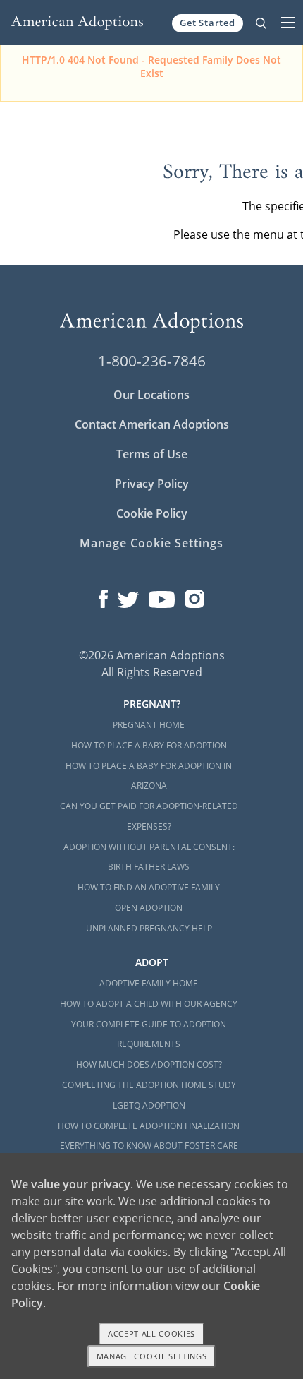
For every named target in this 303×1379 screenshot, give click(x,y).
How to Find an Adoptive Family (149, 887)
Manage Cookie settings (152, 1356)
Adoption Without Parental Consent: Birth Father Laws (149, 857)
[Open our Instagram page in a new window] (194, 596)
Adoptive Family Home (148, 983)
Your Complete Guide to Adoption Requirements (148, 1034)
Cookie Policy (151, 513)
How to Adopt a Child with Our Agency (148, 1004)
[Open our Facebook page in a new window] (103, 596)
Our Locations (151, 394)
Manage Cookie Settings (151, 543)
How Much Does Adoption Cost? (149, 1064)
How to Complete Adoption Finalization (149, 1126)
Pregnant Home (149, 725)
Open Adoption (149, 908)
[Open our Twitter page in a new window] (128, 596)
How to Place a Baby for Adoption (149, 745)
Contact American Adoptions (152, 424)
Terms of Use (151, 454)
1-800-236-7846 (152, 361)
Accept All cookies (151, 1333)
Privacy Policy (152, 483)
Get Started (207, 22)
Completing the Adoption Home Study (149, 1085)
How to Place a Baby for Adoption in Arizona (149, 776)
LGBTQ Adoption (149, 1105)
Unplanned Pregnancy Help (149, 928)
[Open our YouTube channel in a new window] (162, 596)
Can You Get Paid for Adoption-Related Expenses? (149, 816)
